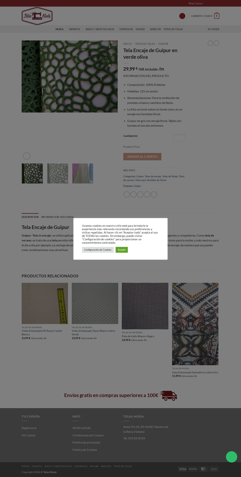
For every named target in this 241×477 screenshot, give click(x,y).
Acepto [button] (122, 249)
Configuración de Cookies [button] (97, 249)
